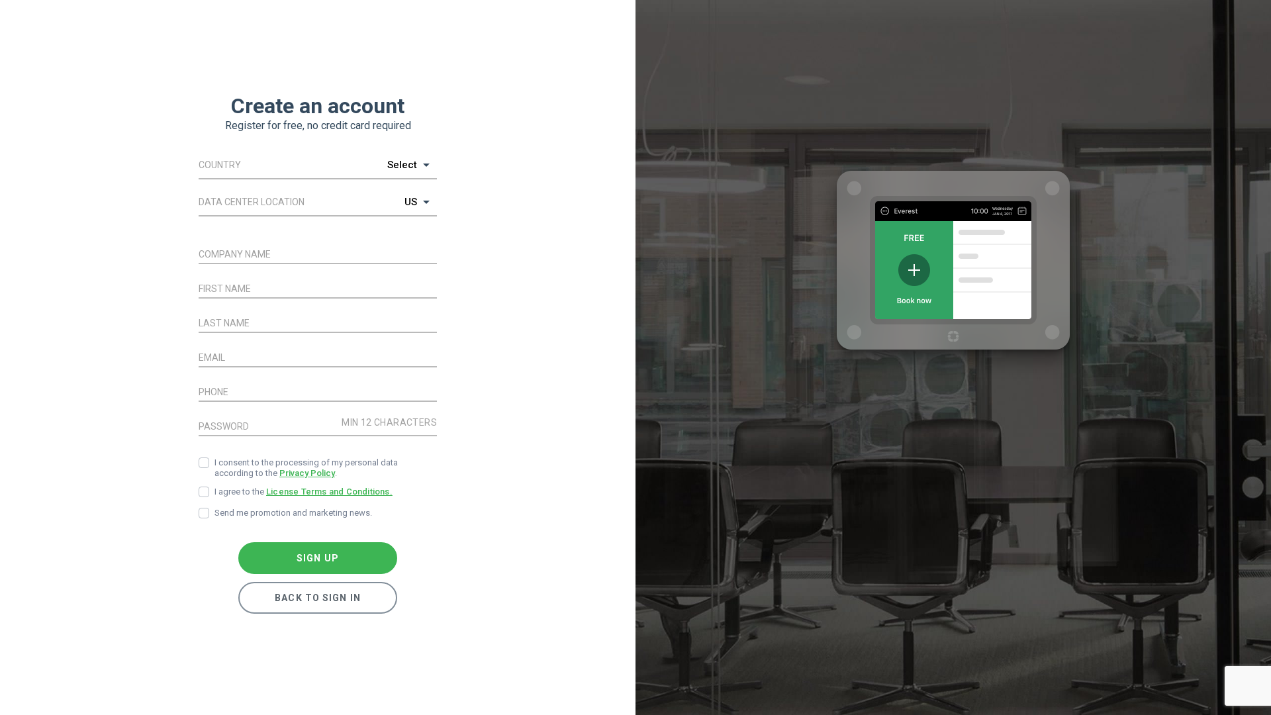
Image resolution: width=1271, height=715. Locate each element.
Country (220, 165)
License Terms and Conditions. (329, 492)
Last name (224, 323)
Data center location (252, 202)
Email (212, 357)
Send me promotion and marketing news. (293, 513)
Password (224, 426)
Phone (213, 392)
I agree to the (303, 492)
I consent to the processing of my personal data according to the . (306, 467)
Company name (235, 254)
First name (225, 288)
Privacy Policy (307, 473)
